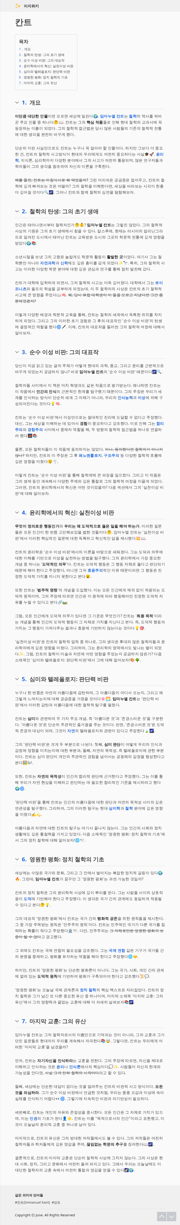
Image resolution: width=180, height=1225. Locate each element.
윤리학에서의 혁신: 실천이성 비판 (46, 66)
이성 (142, 397)
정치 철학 (88, 989)
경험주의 (35, 429)
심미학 (114, 808)
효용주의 (95, 570)
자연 (71, 730)
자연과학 (48, 262)
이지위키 (31, 5)
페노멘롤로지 (90, 455)
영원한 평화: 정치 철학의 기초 (43, 77)
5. (24, 679)
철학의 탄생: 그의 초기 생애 (41, 54)
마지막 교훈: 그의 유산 (38, 83)
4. (24, 512)
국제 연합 (117, 950)
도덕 (27, 898)
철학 (133, 116)
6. (24, 859)
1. (24, 102)
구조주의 (111, 455)
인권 (33, 1118)
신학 (64, 262)
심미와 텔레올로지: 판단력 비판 (44, 71)
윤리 (60, 1066)
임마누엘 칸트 (112, 116)
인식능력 (125, 397)
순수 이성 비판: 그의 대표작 (41, 60)
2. (24, 211)
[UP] (161, 1216)
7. (24, 1021)
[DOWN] (171, 1216)
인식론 (75, 1066)
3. (24, 352)
